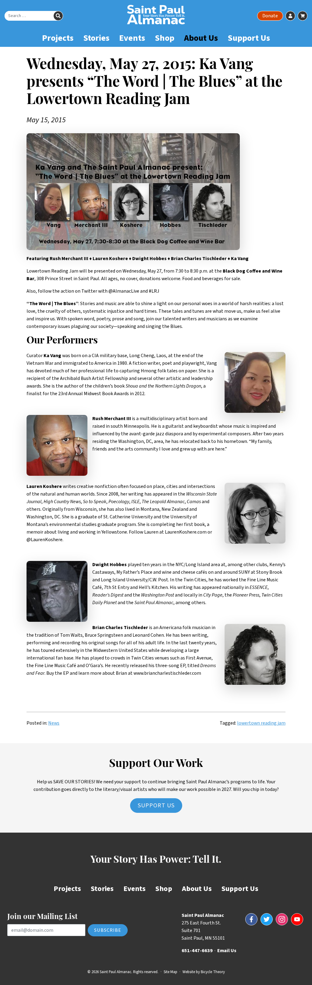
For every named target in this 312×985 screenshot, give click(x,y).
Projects (57, 38)
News (53, 723)
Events (132, 38)
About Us (201, 38)
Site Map (170, 972)
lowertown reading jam (261, 723)
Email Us (226, 950)
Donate (270, 15)
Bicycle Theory (213, 972)
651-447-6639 (197, 950)
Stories (96, 38)
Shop (164, 38)
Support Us (249, 38)
